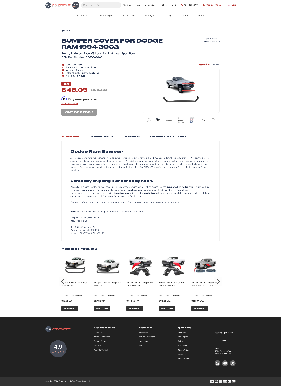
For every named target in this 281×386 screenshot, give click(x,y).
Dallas (180, 341)
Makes (164, 5)
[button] (149, 120)
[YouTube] (225, 363)
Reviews (133, 136)
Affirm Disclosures (69, 103)
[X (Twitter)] (233, 363)
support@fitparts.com (224, 333)
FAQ (138, 5)
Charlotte (182, 332)
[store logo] (58, 5)
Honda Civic (183, 354)
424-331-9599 (191, 5)
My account (143, 332)
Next (218, 281)
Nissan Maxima (184, 359)
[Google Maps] (217, 363)
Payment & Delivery (167, 136)
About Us (127, 5)
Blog (174, 5)
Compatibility (102, 136)
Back (68, 30)
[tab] (71, 137)
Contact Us (150, 5)
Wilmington (182, 346)
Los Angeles (183, 337)
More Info (71, 136)
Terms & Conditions (102, 337)
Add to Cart (70, 308)
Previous (63, 281)
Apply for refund (101, 350)
